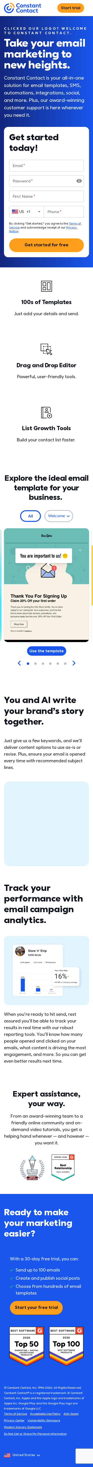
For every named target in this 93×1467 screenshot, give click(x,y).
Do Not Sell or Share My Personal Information (35, 1434)
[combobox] (26, 212)
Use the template (47, 651)
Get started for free (46, 245)
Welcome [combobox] (56, 516)
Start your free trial (36, 1307)
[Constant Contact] (22, 8)
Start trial (70, 8)
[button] (30, 516)
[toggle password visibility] (79, 181)
